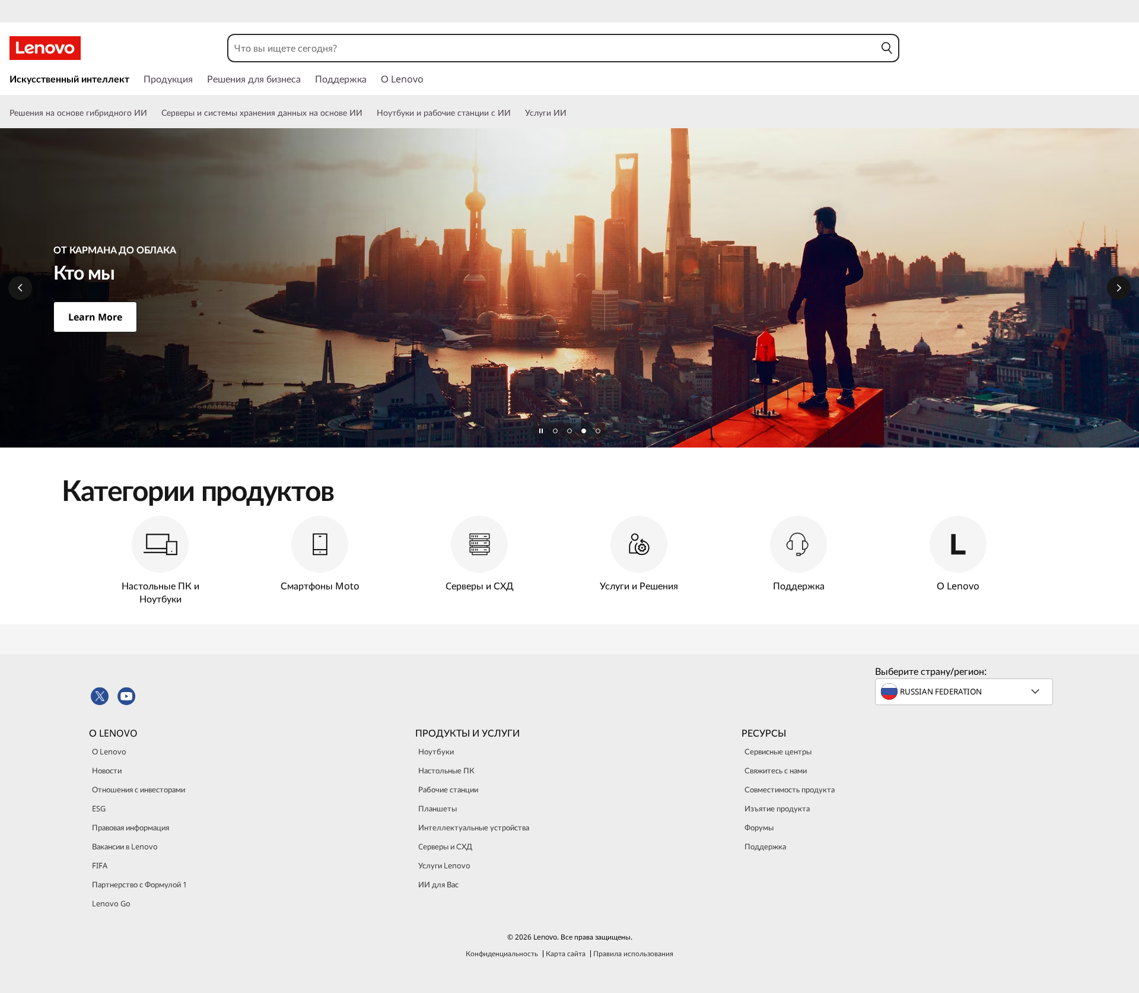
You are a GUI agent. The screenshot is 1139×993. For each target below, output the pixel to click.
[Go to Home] (45, 48)
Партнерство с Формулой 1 (139, 884)
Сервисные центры (778, 751)
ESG (99, 808)
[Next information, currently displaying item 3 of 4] (1119, 288)
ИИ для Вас (438, 884)
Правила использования (633, 953)
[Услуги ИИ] (571, 112)
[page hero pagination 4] (598, 431)
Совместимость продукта (790, 789)
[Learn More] (569, 288)
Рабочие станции (448, 789)
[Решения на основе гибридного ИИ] (151, 112)
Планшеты (437, 808)
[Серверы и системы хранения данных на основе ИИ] (367, 112)
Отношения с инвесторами (138, 789)
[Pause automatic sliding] (541, 431)
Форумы (759, 827)
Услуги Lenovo (444, 865)
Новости (107, 770)
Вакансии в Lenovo (125, 846)
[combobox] (551, 48)
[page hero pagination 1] (555, 431)
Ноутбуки (436, 751)
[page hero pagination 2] (569, 431)
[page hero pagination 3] (584, 431)
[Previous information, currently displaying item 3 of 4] (20, 288)
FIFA (99, 865)
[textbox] (965, 691)
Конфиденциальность (502, 953)
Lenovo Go (111, 903)
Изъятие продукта (777, 808)
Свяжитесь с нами (776, 770)
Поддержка (765, 846)
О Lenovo (109, 751)
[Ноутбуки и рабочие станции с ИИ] (515, 112)
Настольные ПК (446, 770)
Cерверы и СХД (445, 846)
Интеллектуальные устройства (473, 827)
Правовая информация (130, 827)
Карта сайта (566, 953)
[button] (886, 48)
